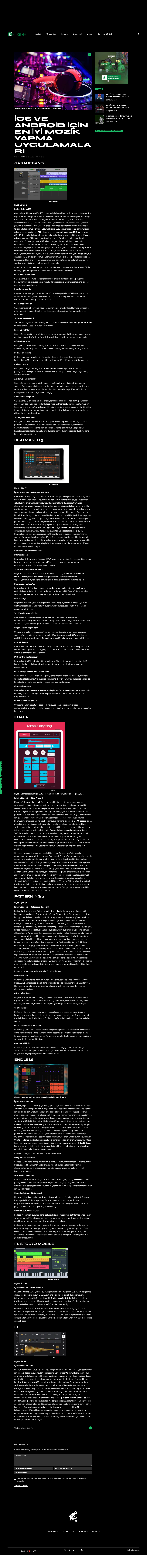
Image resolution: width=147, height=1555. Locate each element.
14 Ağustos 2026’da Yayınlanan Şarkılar (117, 106)
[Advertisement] (64, 15)
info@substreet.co (132, 1550)
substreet (31, 157)
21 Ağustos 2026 (111, 100)
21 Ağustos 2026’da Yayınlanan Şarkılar (117, 96)
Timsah (56, 108)
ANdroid (23, 1428)
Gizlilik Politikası (80, 1531)
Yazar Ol (96, 1531)
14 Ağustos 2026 (111, 110)
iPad (32, 1428)
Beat (28, 1428)
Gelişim (20, 108)
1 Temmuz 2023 (19, 157)
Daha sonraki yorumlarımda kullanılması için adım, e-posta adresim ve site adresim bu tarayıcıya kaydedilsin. (52, 1479)
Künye (65, 1531)
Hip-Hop (31, 108)
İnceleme (43, 108)
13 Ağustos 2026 (111, 121)
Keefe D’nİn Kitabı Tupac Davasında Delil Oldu (119, 117)
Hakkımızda (52, 1531)
